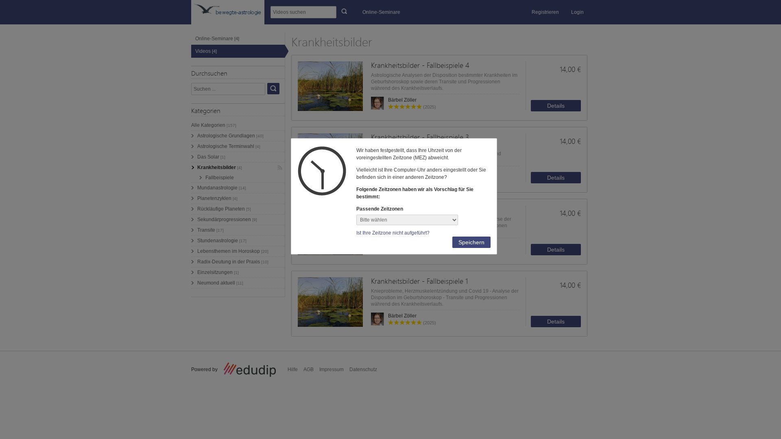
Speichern (471, 242)
